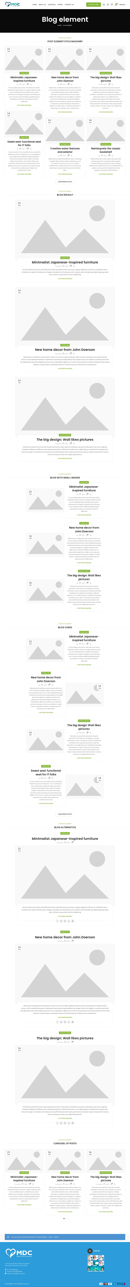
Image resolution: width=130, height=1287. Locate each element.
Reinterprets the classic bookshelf (105, 150)
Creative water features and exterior (65, 150)
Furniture (24, 73)
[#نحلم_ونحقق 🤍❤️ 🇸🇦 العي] (90, 1268)
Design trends (106, 73)
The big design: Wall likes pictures (105, 79)
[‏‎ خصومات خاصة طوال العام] (90, 1257)
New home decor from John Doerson (65, 79)
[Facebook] (57, 921)
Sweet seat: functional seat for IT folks (24, 143)
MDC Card (13, 1284)
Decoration (65, 144)
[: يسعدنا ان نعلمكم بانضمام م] (95, 1263)
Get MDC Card (93, 4)
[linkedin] (68, 921)
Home (59, 25)
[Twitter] (61, 921)
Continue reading (24, 105)
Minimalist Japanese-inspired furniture (24, 79)
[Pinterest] (65, 921)
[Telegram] (72, 921)
